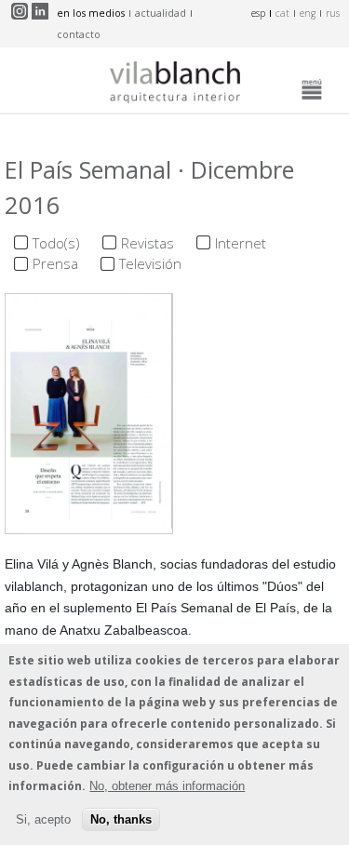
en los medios (91, 13)
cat (282, 13)
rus (333, 13)
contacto (79, 34)
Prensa (55, 263)
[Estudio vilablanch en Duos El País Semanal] (89, 523)
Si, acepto (43, 819)
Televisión (150, 263)
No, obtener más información (167, 786)
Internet (240, 243)
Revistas (147, 243)
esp (258, 13)
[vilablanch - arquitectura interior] (175, 84)
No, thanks (121, 819)
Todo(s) (56, 243)
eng (307, 13)
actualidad (160, 13)
